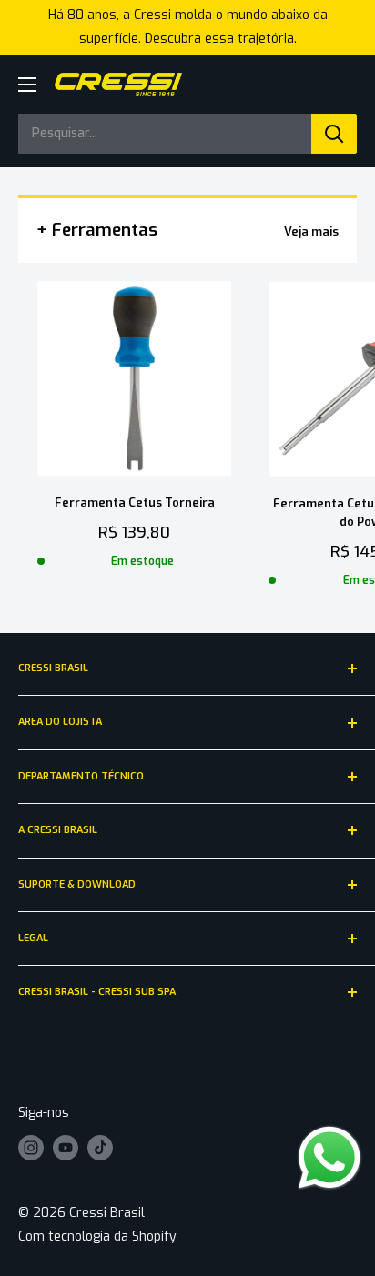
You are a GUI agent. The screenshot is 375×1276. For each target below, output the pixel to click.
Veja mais (311, 231)
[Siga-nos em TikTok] (100, 1147)
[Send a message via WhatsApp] (329, 1157)
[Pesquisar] (334, 134)
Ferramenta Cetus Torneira (135, 502)
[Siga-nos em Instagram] (31, 1147)
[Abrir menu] (27, 84)
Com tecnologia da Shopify (97, 1236)
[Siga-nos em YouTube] (65, 1147)
